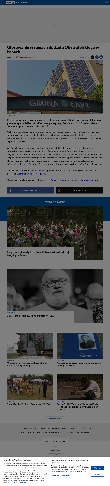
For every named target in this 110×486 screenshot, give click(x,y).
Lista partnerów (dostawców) (60, 475)
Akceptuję (97, 468)
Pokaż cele (97, 474)
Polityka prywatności (20, 482)
